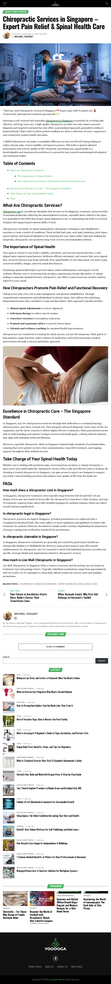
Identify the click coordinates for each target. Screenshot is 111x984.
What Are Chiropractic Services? (27, 170)
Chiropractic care (12, 211)
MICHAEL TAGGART (23, 37)
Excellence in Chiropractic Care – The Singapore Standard (40, 188)
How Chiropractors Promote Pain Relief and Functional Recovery (51, 181)
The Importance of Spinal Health (34, 176)
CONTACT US (62, 966)
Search (6, 657)
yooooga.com (55, 979)
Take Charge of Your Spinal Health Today (31, 193)
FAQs (12, 198)
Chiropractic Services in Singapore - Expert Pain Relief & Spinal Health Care (59, 584)
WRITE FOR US (76, 966)
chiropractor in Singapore (59, 120)
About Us (49, 966)
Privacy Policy (35, 966)
